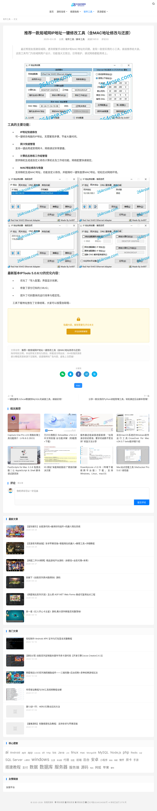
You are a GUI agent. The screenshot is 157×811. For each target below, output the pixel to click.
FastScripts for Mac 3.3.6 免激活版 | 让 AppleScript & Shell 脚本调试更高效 (24, 470)
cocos (37, 753)
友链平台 (10, 787)
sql (140, 753)
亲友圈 (59, 760)
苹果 (106, 767)
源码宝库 (61, 11)
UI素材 (27, 760)
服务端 (74, 767)
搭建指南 (74, 11)
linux (74, 752)
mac (78, 385)
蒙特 (112, 768)
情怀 (121, 760)
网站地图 (59, 802)
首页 (51, 11)
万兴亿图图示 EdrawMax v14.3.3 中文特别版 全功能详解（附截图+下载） (60, 438)
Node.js (115, 752)
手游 (136, 760)
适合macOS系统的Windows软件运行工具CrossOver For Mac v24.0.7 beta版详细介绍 (133, 438)
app (30, 752)
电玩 (91, 768)
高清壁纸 (101, 11)
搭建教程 (13, 767)
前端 (79, 760)
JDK (67, 753)
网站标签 (79, 802)
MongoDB (91, 753)
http (48, 752)
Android (15, 752)
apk (24, 752)
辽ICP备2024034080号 (96, 802)
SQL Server (14, 760)
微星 (116, 760)
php (126, 752)
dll (43, 752)
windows (40, 759)
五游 (53, 760)
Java (61, 752)
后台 (86, 760)
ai (6, 752)
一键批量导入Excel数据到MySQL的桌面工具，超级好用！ (35, 399)
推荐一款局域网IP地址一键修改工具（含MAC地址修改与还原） (78, 33)
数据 (34, 767)
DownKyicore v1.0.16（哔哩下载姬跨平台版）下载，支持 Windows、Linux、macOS (96, 470)
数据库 (46, 767)
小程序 (103, 760)
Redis (134, 752)
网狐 (98, 767)
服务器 (61, 767)
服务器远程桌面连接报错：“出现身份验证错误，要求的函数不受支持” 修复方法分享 (96, 438)
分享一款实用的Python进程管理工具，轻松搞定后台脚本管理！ (119, 399)
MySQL (103, 752)
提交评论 (141, 502)
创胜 (73, 760)
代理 (66, 760)
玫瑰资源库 (78, 4)
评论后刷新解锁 (81, 331)
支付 (25, 767)
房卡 (129, 760)
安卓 (94, 759)
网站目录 (69, 802)
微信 (111, 760)
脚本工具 (80, 39)
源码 (84, 767)
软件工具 (88, 11)
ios (54, 752)
